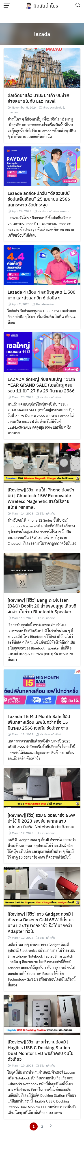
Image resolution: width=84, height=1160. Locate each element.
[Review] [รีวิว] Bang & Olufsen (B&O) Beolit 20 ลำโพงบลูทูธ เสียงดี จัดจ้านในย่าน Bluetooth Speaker (42, 606)
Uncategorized (45, 304)
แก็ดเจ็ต (51, 513)
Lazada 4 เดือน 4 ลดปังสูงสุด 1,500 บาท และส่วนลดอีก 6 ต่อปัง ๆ (41, 295)
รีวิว (42, 513)
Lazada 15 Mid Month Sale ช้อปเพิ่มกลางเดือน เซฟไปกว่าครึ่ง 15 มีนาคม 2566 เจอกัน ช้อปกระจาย (39, 722)
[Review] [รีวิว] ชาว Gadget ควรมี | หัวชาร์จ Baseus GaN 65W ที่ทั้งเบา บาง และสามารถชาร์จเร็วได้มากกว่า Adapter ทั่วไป (41, 922)
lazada (42, 34)
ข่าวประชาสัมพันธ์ (53, 107)
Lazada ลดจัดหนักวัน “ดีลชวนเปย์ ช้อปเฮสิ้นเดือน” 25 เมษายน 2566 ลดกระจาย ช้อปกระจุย (39, 199)
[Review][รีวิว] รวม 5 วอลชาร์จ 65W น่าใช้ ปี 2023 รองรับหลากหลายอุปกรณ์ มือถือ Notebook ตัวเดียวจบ (41, 821)
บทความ (13, 112)
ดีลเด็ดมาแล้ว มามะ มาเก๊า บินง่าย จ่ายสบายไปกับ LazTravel (38, 98)
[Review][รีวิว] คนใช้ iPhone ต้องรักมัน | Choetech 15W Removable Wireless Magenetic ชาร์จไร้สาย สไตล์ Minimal (41, 498)
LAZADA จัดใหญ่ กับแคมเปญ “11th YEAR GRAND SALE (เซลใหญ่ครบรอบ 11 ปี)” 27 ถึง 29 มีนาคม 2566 (41, 385)
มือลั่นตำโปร (45, 5)
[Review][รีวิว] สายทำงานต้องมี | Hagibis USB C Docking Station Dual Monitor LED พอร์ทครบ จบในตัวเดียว (40, 1050)
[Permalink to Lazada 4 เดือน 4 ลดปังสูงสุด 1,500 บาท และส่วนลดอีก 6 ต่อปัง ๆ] (42, 264)
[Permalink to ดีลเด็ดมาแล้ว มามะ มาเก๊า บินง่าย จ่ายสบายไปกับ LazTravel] (42, 67)
